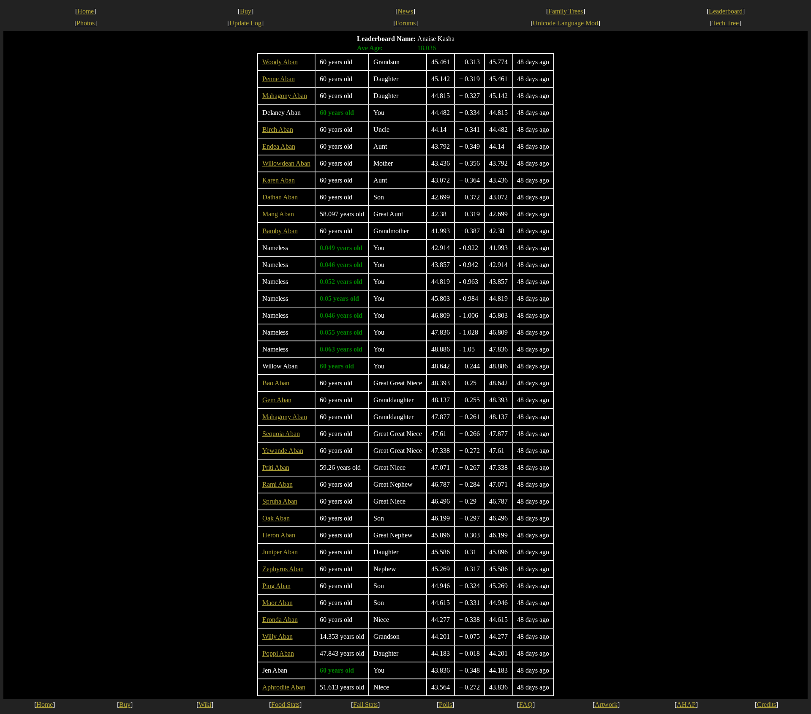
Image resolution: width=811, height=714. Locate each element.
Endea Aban (278, 146)
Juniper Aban (280, 552)
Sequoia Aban (281, 433)
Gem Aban (276, 399)
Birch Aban (277, 129)
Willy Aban (277, 636)
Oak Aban (276, 518)
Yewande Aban (282, 450)
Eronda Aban (280, 619)
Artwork (606, 704)
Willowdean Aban (286, 163)
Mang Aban (278, 214)
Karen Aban (278, 180)
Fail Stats (365, 704)
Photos (85, 23)
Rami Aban (277, 484)
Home (85, 11)
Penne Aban (278, 78)
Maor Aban (277, 602)
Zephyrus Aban (283, 568)
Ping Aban (276, 585)
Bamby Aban (280, 230)
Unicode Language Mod (565, 23)
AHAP (686, 704)
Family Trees (565, 11)
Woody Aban (280, 61)
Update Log (245, 23)
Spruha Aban (279, 501)
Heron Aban (278, 535)
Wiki (205, 704)
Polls (445, 704)
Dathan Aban (280, 197)
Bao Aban (275, 383)
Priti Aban (275, 467)
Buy (245, 11)
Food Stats (285, 704)
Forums (405, 23)
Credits (766, 704)
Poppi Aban (278, 653)
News (405, 11)
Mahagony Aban (284, 95)
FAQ (526, 704)
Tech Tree (725, 23)
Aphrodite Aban (283, 687)
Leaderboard (726, 11)
